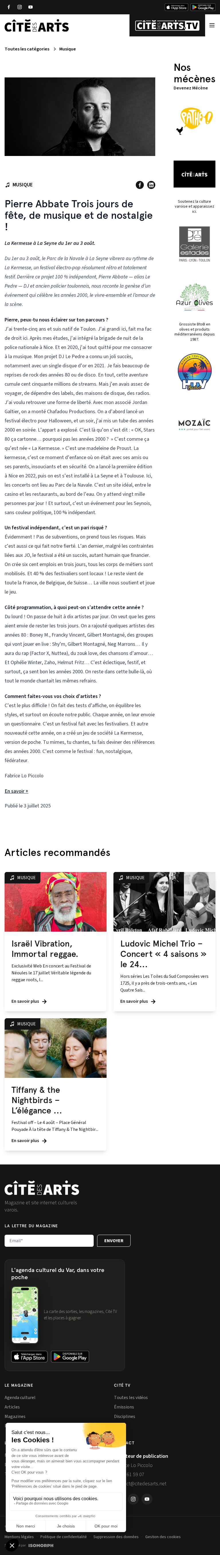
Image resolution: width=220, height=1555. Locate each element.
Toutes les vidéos (131, 1397)
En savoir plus (25, 1001)
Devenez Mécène (191, 88)
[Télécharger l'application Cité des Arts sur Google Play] (202, 7)
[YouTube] (30, 7)
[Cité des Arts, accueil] (42, 1188)
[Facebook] (9, 7)
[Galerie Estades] (194, 244)
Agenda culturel (20, 1397)
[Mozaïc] (194, 425)
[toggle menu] (212, 25)
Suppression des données (116, 1537)
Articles (12, 1407)
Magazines (15, 1416)
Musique (67, 49)
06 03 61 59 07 (129, 1474)
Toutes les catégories (27, 49)
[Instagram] (19, 7)
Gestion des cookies (163, 1537)
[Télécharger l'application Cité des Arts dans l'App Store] (176, 7)
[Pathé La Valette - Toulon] (194, 121)
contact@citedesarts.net (140, 1483)
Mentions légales (19, 1537)
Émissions (124, 1407)
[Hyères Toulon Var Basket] (194, 372)
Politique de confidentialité (63, 1537)
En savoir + (16, 791)
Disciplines (124, 1416)
